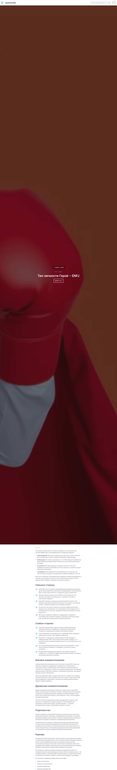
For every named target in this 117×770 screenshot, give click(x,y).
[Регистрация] (114, 3)
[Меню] (2, 3)
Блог (56, 271)
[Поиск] (109, 3)
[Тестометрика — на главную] (10, 2)
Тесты (60, 271)
